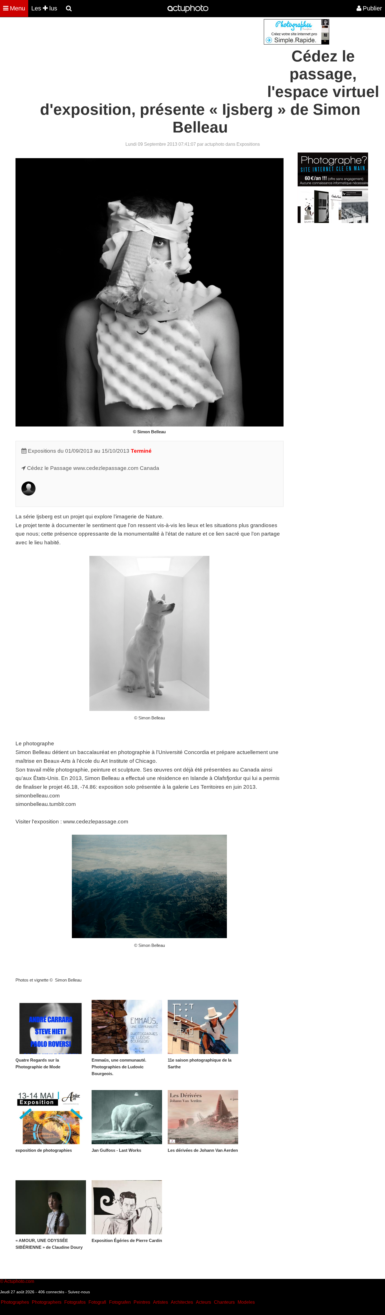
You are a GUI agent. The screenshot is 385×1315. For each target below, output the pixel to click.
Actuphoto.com (19, 1281)
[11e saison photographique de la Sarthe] (203, 1027)
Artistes (160, 1302)
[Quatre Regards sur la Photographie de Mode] (51, 1027)
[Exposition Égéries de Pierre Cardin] (127, 1207)
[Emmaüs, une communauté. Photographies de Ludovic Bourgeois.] (127, 1027)
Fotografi (97, 1302)
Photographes (15, 1302)
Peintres (142, 1302)
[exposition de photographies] (51, 1117)
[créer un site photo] (333, 221)
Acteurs (203, 1302)
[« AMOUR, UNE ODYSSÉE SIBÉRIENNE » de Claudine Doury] (51, 1207)
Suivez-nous (79, 1292)
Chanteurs (224, 1302)
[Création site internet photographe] (296, 43)
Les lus (44, 8)
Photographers (46, 1302)
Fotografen (120, 1302)
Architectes (182, 1302)
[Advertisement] (158, 58)
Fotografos (75, 1302)
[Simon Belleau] (28, 494)
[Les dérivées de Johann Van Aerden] (203, 1117)
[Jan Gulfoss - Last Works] (127, 1117)
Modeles (246, 1302)
